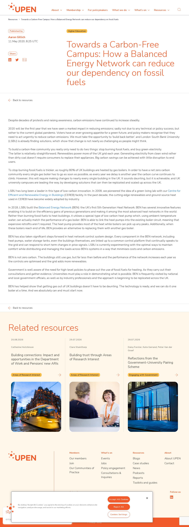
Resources (160, 10)
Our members (77, 458)
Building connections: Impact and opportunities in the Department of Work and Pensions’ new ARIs (35, 359)
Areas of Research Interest (26, 374)
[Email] (24, 59)
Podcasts (138, 473)
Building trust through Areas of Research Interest (90, 357)
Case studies (141, 463)
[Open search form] (179, 9)
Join (71, 463)
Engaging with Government (143, 374)
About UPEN (173, 458)
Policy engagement (113, 468)
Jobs (104, 463)
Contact (169, 463)
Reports (138, 478)
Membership (74, 10)
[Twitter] (17, 59)
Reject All (119, 506)
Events (105, 458)
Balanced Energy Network (55, 207)
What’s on (140, 10)
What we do (119, 10)
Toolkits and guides (145, 483)
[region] (82, 507)
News (136, 468)
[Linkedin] (9, 59)
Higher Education (77, 31)
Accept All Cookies (118, 499)
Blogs (136, 458)
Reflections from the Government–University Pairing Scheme (150, 362)
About (55, 10)
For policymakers (98, 10)
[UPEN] (22, 7)
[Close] (147, 498)
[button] (10, 507)
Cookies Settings (118, 514)
